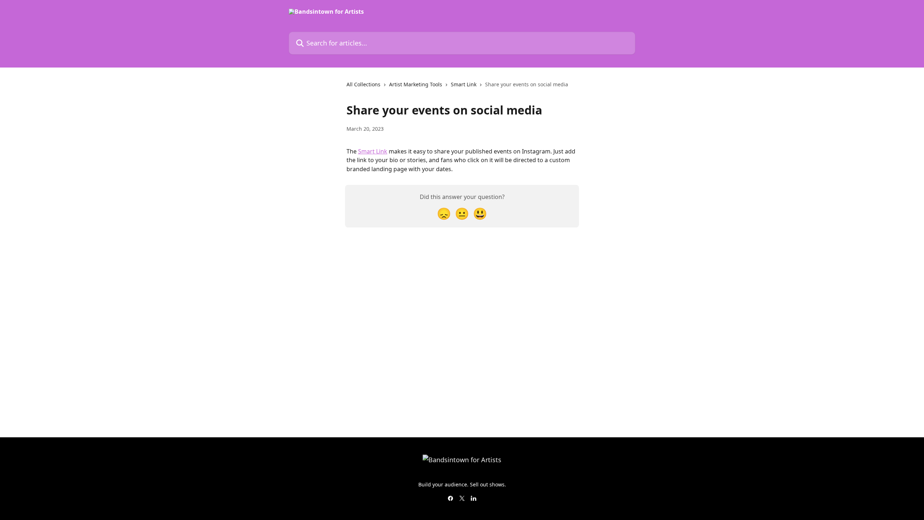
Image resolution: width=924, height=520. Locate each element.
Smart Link (463, 84)
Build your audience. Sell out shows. (462, 484)
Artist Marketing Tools (415, 84)
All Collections (363, 84)
